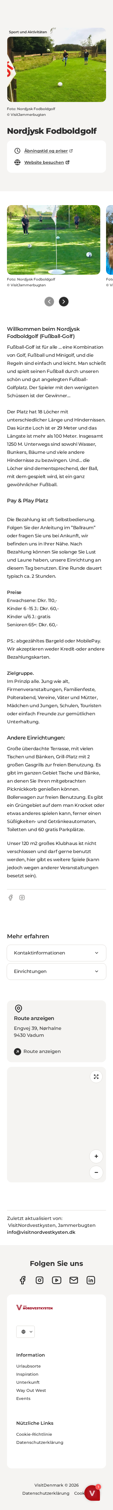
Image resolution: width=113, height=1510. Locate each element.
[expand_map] (96, 1076)
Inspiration (27, 1374)
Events (23, 1398)
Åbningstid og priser (46, 150)
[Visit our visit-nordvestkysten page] (91, 1280)
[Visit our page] (22, 1280)
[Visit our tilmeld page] (74, 1280)
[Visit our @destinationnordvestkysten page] (57, 1280)
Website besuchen (44, 162)
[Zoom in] (96, 1156)
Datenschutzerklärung (39, 1442)
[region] (56, 1124)
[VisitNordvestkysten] (34, 1308)
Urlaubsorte (28, 1366)
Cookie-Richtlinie (34, 1434)
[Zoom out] (96, 1173)
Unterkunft (28, 1382)
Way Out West (31, 1390)
